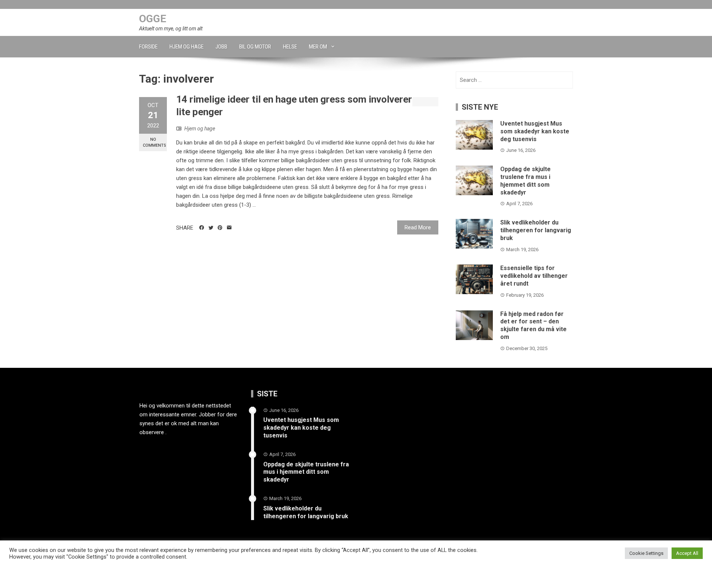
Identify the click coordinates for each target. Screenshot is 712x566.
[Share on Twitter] (210, 227)
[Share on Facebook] (201, 227)
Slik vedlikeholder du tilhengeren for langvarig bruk (535, 230)
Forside (148, 46)
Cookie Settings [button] (646, 553)
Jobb (221, 46)
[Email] (229, 227)
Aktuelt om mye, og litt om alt (170, 28)
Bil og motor (255, 46)
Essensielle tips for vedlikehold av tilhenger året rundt (534, 275)
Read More (418, 227)
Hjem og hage (186, 46)
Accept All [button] (687, 553)
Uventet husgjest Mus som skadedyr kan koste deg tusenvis (534, 131)
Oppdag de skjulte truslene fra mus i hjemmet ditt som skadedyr (525, 181)
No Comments (154, 142)
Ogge (152, 19)
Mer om (318, 46)
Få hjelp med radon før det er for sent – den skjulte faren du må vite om (533, 325)
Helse (290, 46)
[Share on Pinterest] (220, 227)
